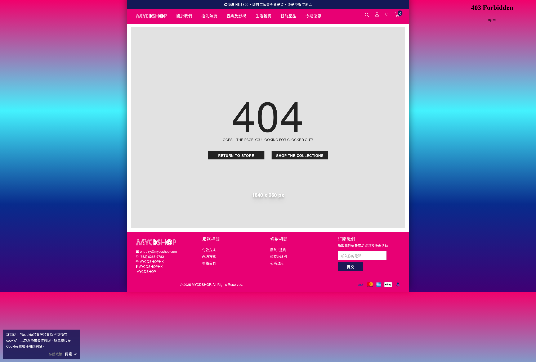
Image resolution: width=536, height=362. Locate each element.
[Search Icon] (367, 15)
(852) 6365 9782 (151, 256)
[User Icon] (377, 14)
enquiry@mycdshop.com (158, 251)
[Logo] (153, 16)
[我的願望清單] (387, 15)
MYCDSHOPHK (151, 261)
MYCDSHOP (146, 271)
